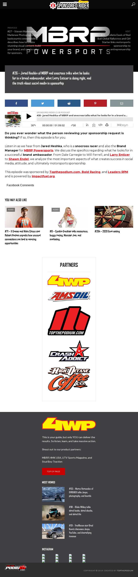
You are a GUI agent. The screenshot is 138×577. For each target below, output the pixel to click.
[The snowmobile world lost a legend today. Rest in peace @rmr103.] (75, 558)
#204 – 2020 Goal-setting (107, 231)
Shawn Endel (19, 159)
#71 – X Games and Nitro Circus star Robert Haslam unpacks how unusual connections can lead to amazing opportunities (23, 237)
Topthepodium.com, (65, 172)
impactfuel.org (43, 176)
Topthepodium (125, 570)
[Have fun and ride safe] (49, 555)
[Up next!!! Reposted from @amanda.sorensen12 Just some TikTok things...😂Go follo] (89, 558)
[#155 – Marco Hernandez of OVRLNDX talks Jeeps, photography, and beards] (54, 494)
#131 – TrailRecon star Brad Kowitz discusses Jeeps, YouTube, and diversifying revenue (81, 531)
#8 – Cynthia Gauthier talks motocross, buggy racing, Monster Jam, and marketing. (69, 235)
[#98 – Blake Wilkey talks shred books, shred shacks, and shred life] (54, 512)
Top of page (53, 471)
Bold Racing (91, 172)
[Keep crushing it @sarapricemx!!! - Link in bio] (62, 555)
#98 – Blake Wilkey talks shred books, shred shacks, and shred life (81, 511)
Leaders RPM (118, 172)
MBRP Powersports (38, 150)
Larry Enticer (120, 154)
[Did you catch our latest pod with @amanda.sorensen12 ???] (62, 558)
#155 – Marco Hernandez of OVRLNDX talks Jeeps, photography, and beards (81, 492)
